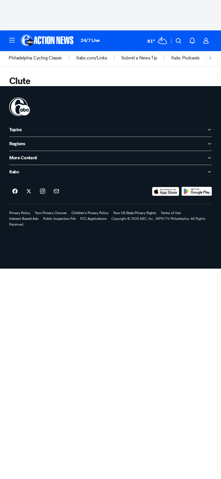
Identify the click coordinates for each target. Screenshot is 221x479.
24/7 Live (90, 40)
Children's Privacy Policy (89, 213)
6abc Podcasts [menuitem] (185, 58)
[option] (42, 58)
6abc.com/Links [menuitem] (91, 58)
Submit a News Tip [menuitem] (139, 58)
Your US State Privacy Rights (134, 213)
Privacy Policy (19, 213)
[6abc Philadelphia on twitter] (29, 191)
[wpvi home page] (19, 107)
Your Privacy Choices (51, 213)
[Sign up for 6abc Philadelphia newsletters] (56, 191)
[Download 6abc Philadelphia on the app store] (166, 191)
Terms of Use (171, 213)
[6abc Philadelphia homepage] (47, 40)
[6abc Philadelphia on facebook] (15, 191)
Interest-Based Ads (24, 218)
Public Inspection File (59, 218)
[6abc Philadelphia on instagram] (42, 191)
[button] (12, 40)
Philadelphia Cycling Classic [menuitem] (35, 58)
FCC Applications (93, 218)
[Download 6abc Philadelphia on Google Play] (197, 191)
